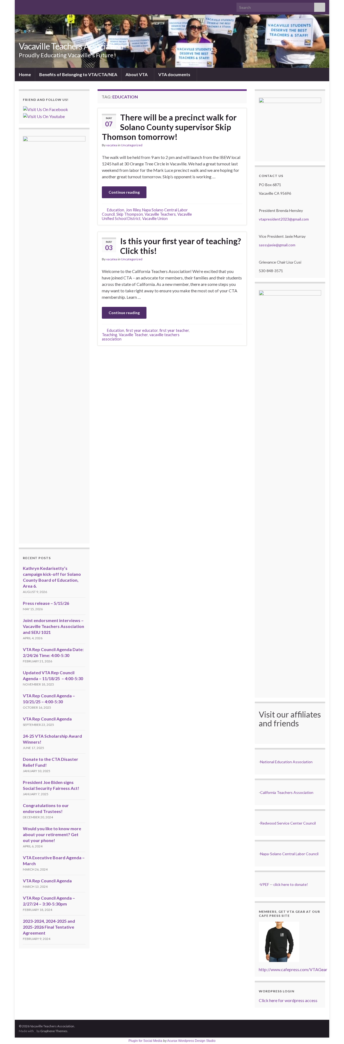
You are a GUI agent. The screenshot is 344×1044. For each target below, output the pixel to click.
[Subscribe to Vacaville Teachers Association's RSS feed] (21, 6)
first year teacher (174, 330)
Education (115, 210)
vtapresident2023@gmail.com (284, 219)
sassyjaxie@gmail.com (277, 245)
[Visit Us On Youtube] (44, 115)
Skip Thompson (129, 214)
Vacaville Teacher (133, 334)
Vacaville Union (155, 218)
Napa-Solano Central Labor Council (289, 853)
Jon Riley (133, 210)
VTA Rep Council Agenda (47, 718)
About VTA (137, 74)
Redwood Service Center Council (288, 823)
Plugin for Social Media (145, 1041)
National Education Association (286, 761)
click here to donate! (290, 884)
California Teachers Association (286, 792)
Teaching (109, 334)
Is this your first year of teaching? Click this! (180, 245)
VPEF (264, 884)
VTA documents (174, 74)
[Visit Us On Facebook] (45, 108)
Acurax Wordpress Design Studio (191, 1041)
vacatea (111, 145)
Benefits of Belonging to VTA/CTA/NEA (78, 74)
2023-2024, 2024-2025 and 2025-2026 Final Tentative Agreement (49, 926)
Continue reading (124, 192)
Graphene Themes (53, 1031)
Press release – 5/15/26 (46, 603)
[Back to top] (332, 1032)
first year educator (142, 330)
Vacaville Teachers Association (71, 46)
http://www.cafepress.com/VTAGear (293, 969)
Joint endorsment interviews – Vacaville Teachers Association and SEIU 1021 (53, 626)
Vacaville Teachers (160, 214)
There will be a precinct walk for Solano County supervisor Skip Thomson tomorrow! (169, 126)
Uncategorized (131, 145)
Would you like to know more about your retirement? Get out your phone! (52, 834)
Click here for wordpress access (288, 1000)
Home (25, 74)
